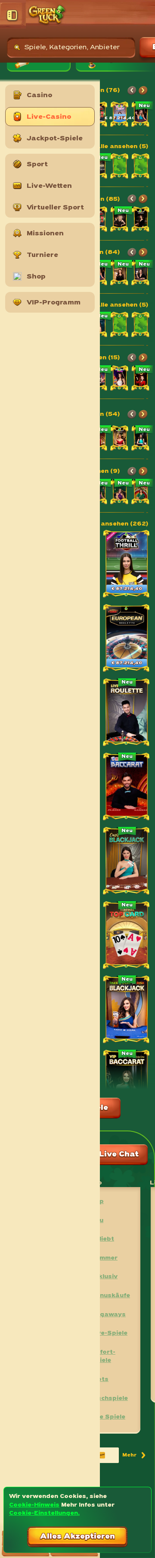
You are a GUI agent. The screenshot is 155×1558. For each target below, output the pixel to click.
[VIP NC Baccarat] (126, 1084)
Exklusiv (104, 1276)
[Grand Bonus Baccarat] (141, 439)
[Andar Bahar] (141, 492)
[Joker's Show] (120, 379)
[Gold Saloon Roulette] (120, 220)
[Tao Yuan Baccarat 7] (120, 439)
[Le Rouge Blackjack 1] (141, 273)
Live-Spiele (109, 1333)
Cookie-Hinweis (34, 1505)
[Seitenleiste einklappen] (13, 15)
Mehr (134, 1457)
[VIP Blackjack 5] (120, 273)
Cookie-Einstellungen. (44, 1513)
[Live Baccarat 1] (126, 787)
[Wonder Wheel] (141, 379)
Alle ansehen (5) (122, 146)
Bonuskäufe (110, 1295)
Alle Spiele (108, 1417)
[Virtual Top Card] (126, 936)
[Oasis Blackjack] (126, 862)
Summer (104, 1258)
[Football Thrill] (126, 564)
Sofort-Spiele (103, 1356)
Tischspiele (109, 1398)
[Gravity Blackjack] (141, 115)
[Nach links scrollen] (132, 91)
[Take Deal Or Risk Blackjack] (126, 1010)
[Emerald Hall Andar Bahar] (120, 492)
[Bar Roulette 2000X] (141, 220)
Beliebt (102, 1239)
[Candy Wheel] (120, 115)
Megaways (108, 1314)
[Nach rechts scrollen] (143, 91)
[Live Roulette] (126, 713)
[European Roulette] (126, 639)
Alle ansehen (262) (117, 524)
